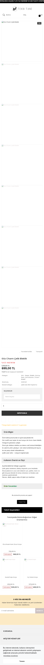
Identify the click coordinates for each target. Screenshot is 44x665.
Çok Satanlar (29, 377)
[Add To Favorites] (26, 352)
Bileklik (32, 375)
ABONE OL (39, 611)
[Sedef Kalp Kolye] (11, 567)
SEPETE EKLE (22, 413)
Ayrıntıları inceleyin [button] (10, 656)
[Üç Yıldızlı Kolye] (32, 567)
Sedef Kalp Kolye (11, 577)
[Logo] (22, 9)
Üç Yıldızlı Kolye (32, 577)
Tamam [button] (22, 661)
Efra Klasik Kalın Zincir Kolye (12, 544)
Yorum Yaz (22, 502)
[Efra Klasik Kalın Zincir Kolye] (12, 532)
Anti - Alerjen (25, 375)
